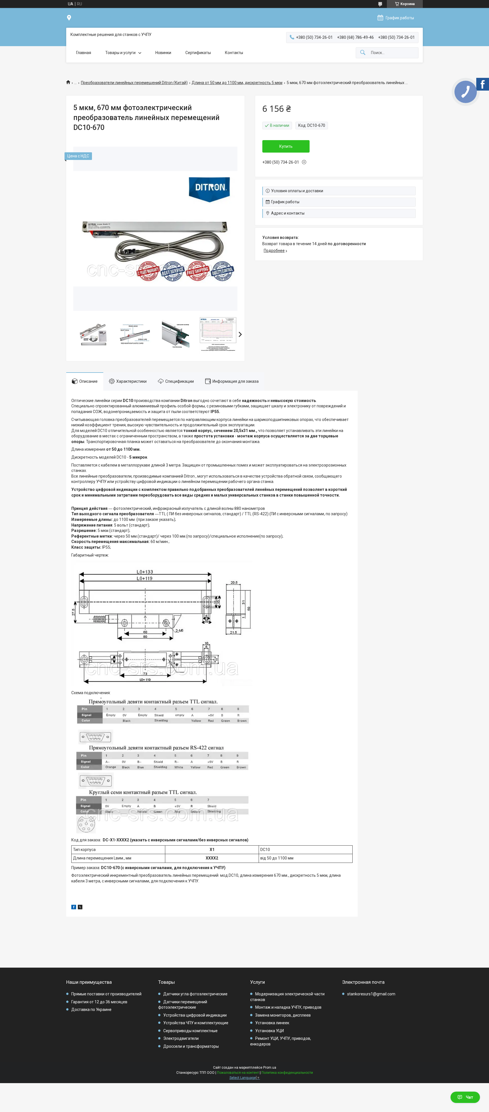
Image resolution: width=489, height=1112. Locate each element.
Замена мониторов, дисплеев (283, 1015)
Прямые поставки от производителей (106, 994)
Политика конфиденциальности (287, 1073)
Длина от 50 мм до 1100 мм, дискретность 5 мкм (237, 82)
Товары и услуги (120, 52)
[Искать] (363, 52)
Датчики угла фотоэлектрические (195, 994)
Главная (83, 52)
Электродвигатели (181, 1038)
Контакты (234, 52)
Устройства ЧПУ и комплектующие (195, 1023)
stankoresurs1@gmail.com (371, 994)
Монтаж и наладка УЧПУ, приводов (288, 1007)
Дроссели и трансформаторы (191, 1046)
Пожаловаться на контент (238, 1073)
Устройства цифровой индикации (195, 1015)
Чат (469, 1097)
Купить (286, 146)
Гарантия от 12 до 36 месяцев (99, 1002)
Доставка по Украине (91, 1009)
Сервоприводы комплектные (190, 1030)
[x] (80, 908)
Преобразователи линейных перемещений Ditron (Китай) (134, 82)
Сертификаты (198, 52)
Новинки (163, 52)
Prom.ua (269, 1068)
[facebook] (73, 908)
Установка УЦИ (269, 1030)
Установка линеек (272, 1023)
